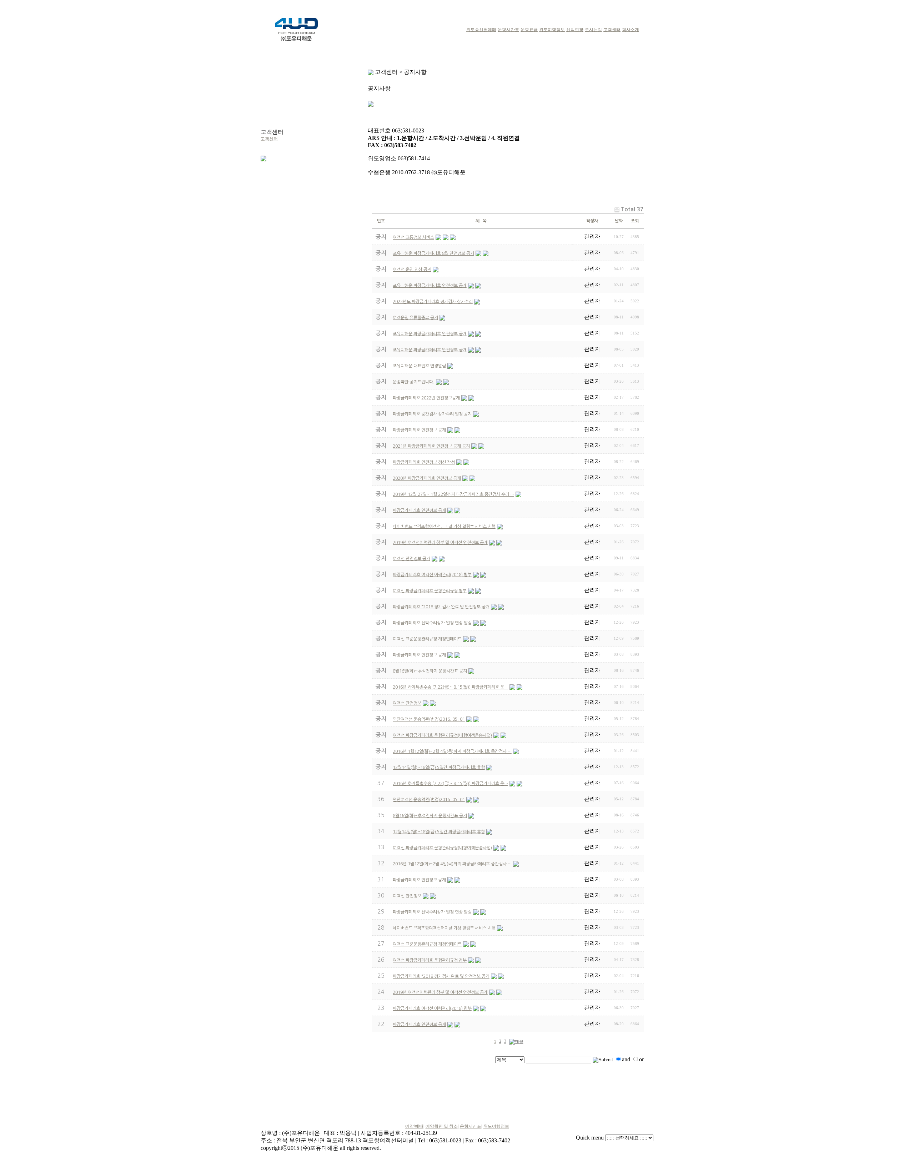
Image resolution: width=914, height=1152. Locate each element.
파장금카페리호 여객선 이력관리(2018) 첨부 (432, 1008)
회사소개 (630, 29)
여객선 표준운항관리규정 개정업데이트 (427, 944)
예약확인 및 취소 (442, 1126)
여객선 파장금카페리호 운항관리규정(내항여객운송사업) (442, 848)
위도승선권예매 (481, 29)
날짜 (619, 221)
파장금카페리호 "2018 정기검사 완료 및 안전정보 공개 (441, 976)
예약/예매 (414, 1126)
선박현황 (574, 29)
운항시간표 (508, 29)
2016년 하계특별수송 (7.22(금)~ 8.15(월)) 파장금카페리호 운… (450, 783)
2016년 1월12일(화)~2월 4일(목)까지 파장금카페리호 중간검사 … (452, 864)
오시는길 (593, 29)
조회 (635, 221)
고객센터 (612, 29)
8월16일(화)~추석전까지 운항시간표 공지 (430, 816)
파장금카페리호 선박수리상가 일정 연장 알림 (432, 912)
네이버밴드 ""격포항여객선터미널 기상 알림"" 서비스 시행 (444, 928)
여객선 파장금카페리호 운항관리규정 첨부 (430, 960)
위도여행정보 (552, 29)
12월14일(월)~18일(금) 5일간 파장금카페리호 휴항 (439, 832)
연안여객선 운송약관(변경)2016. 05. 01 (429, 800)
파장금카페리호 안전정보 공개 (419, 880)
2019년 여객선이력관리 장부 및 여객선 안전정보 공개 (440, 992)
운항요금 (529, 29)
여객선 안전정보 (407, 896)
